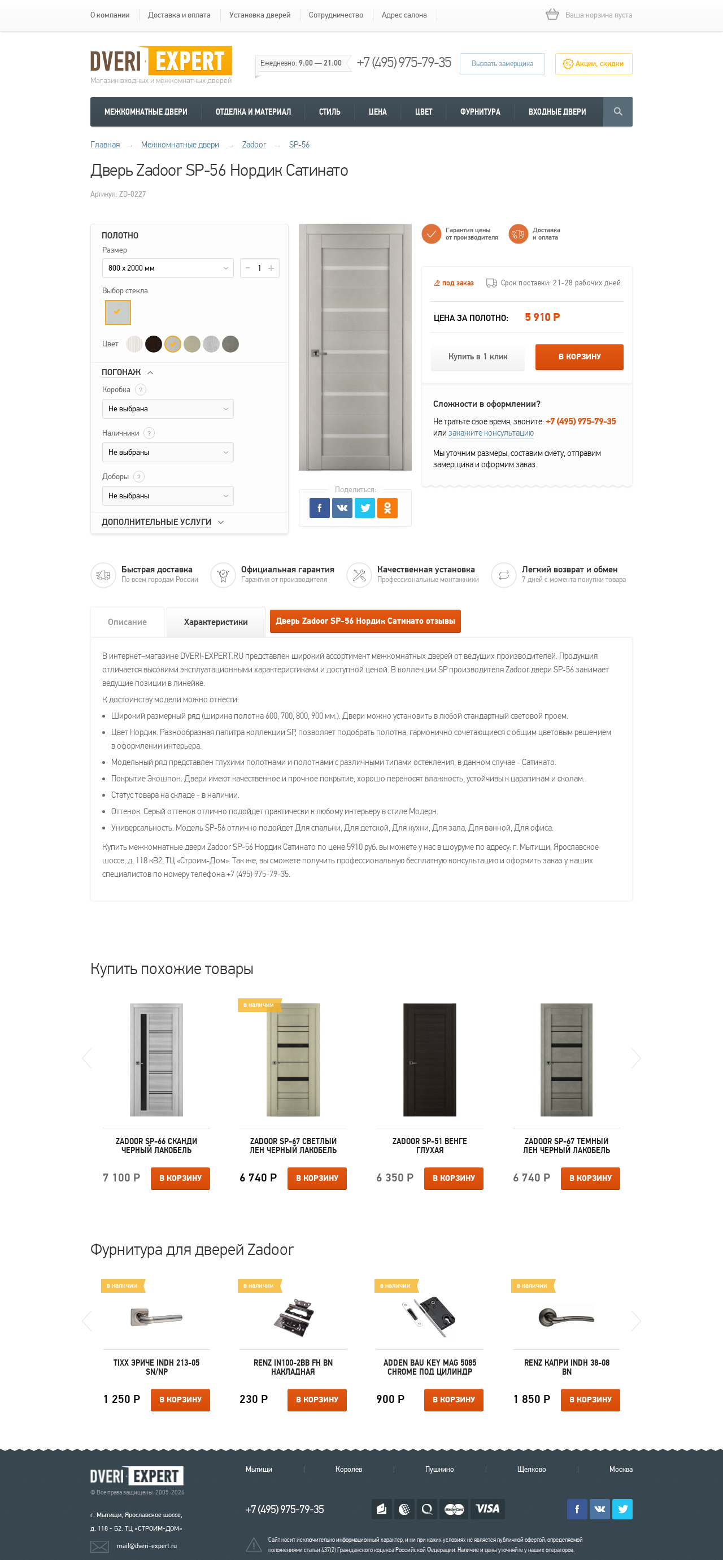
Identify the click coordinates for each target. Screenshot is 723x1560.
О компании (109, 15)
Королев (349, 1469)
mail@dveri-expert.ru (147, 1546)
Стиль (330, 112)
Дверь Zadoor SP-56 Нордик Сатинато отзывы (365, 621)
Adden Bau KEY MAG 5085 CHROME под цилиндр (430, 1367)
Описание (127, 622)
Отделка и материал (253, 112)
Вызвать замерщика (502, 63)
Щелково (531, 1469)
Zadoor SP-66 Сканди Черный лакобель (156, 1146)
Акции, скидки (600, 63)
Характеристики (216, 622)
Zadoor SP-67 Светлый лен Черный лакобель (293, 1146)
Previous (87, 1058)
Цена (378, 112)
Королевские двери (139, 1476)
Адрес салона (404, 15)
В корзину (580, 357)
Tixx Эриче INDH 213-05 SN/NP (156, 1367)
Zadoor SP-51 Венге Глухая (430, 1146)
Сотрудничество (336, 15)
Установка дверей (259, 15)
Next (636, 1058)
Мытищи (259, 1469)
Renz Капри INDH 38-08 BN (566, 1367)
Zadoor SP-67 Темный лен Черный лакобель (566, 1146)
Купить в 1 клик (478, 356)
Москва (621, 1469)
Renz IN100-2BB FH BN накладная (293, 1367)
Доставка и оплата (179, 15)
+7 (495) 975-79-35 (404, 62)
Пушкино (439, 1469)
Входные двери (557, 112)
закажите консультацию (491, 433)
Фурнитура (480, 112)
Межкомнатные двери (146, 112)
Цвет (423, 112)
